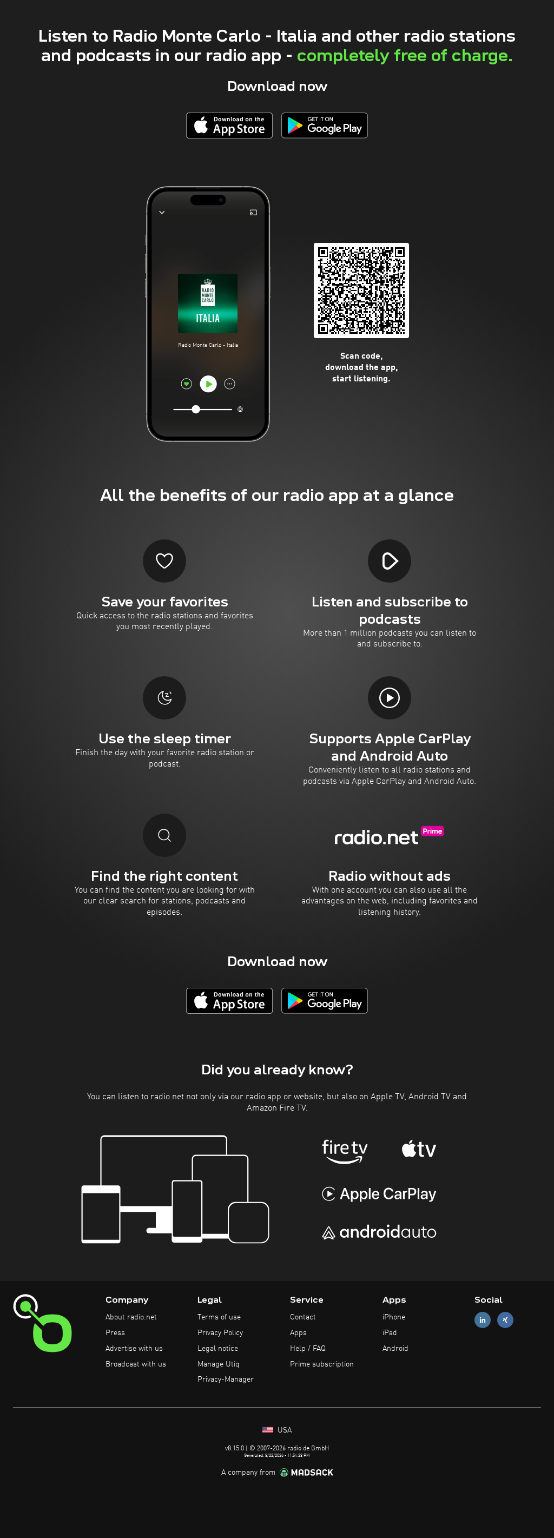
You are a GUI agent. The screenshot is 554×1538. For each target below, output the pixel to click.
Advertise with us (134, 1348)
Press (115, 1333)
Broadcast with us (135, 1364)
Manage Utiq (218, 1364)
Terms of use (219, 1317)
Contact (303, 1317)
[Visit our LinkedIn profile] (482, 1320)
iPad (389, 1333)
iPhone (393, 1317)
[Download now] (229, 125)
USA (283, 1430)
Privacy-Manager (225, 1379)
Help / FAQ (308, 1348)
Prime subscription (322, 1364)
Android (395, 1348)
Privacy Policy (220, 1333)
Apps (298, 1333)
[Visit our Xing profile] (505, 1320)
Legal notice (217, 1348)
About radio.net (131, 1317)
